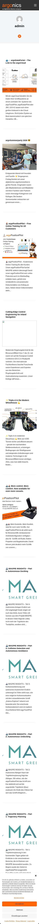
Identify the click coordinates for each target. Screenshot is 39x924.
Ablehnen (19, 910)
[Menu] (35, 5)
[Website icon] (19, 36)
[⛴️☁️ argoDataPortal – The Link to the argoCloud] (19, 79)
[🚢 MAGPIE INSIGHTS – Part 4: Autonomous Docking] (19, 588)
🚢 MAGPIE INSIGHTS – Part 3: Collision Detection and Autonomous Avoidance (19, 648)
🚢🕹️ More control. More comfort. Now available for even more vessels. (18, 488)
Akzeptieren (19, 904)
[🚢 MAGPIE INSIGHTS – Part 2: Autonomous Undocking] (19, 753)
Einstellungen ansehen (20, 916)
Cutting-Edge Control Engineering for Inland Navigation (16, 314)
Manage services (19, 898)
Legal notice (31, 921)
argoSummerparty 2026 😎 (18, 140)
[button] (36, 876)
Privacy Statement (21, 921)
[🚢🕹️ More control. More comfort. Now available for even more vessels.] (19, 508)
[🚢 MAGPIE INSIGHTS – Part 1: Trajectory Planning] (19, 833)
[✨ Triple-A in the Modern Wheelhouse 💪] (19, 419)
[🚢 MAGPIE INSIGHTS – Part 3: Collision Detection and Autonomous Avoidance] (19, 667)
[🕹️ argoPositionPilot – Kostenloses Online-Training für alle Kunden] (19, 245)
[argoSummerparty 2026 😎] (19, 157)
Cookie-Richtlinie (9, 921)
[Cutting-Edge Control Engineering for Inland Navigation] (19, 334)
